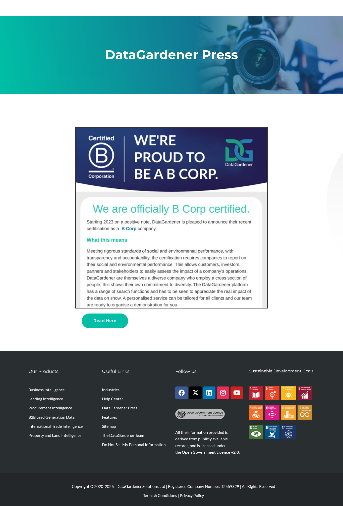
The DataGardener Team (123, 435)
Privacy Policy (192, 495)
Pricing (212, 8)
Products (91, 8)
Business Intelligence (46, 389)
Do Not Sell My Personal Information (134, 444)
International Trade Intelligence (55, 426)
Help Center (112, 398)
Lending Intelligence (45, 398)
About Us (91, 19)
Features (109, 417)
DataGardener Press (119, 407)
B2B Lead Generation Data (51, 417)
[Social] (181, 392)
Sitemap (109, 426)
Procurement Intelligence (50, 407)
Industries (152, 8)
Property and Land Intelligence (54, 435)
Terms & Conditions (160, 495)
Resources (184, 8)
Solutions (121, 8)
